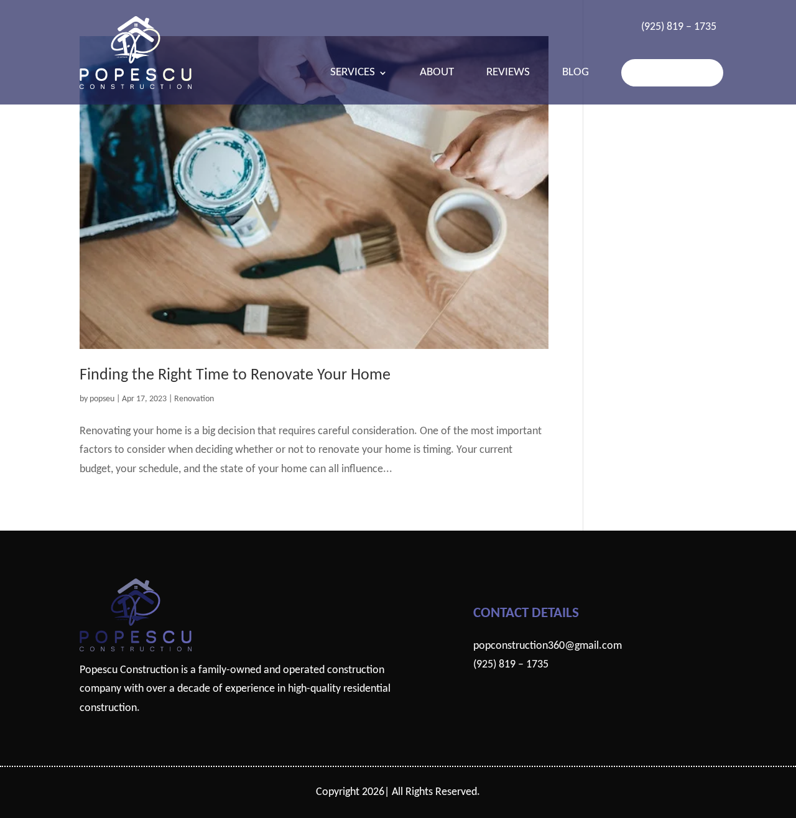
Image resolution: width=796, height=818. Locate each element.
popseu (102, 399)
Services (352, 73)
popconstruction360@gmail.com (547, 646)
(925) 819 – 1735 (678, 27)
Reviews (508, 73)
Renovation (194, 399)
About (437, 73)
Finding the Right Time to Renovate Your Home (235, 375)
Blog (575, 73)
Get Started (672, 72)
